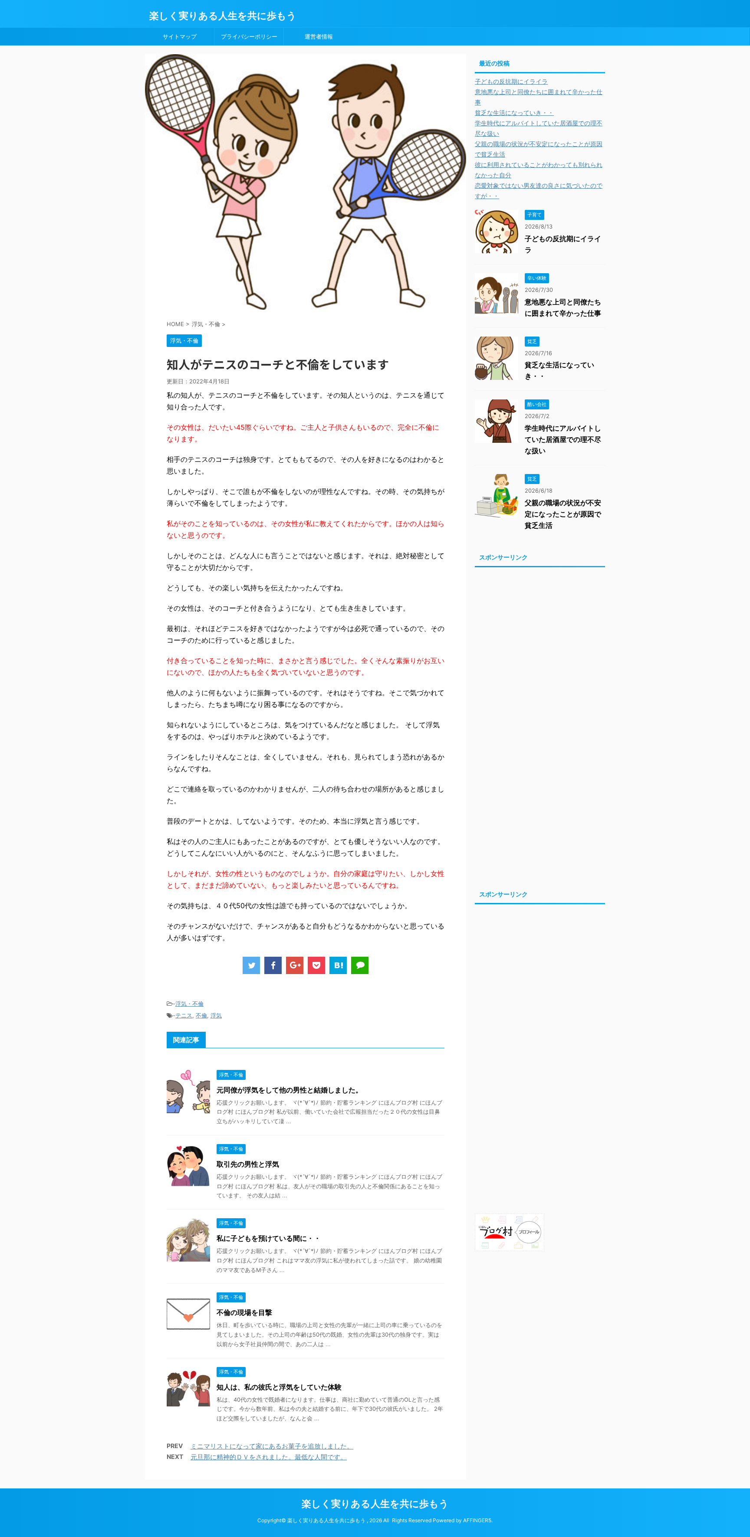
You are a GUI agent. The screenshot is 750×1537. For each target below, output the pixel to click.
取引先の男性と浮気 (248, 1164)
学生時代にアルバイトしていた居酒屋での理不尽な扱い (563, 439)
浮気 (216, 1015)
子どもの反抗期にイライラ (511, 81)
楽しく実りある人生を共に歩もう (222, 15)
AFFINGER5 (477, 1520)
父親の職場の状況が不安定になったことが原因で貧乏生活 (563, 514)
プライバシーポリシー (249, 36)
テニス (183, 1015)
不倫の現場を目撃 (244, 1312)
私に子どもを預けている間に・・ (269, 1238)
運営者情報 (319, 36)
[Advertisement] (540, 726)
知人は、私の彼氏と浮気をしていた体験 (279, 1387)
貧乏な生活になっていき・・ (514, 112)
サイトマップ (180, 36)
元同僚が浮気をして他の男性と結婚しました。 (289, 1090)
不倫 (201, 1015)
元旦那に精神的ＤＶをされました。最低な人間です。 (269, 1457)
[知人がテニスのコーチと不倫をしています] (338, 965)
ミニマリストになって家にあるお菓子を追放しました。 (272, 1446)
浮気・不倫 (189, 1003)
